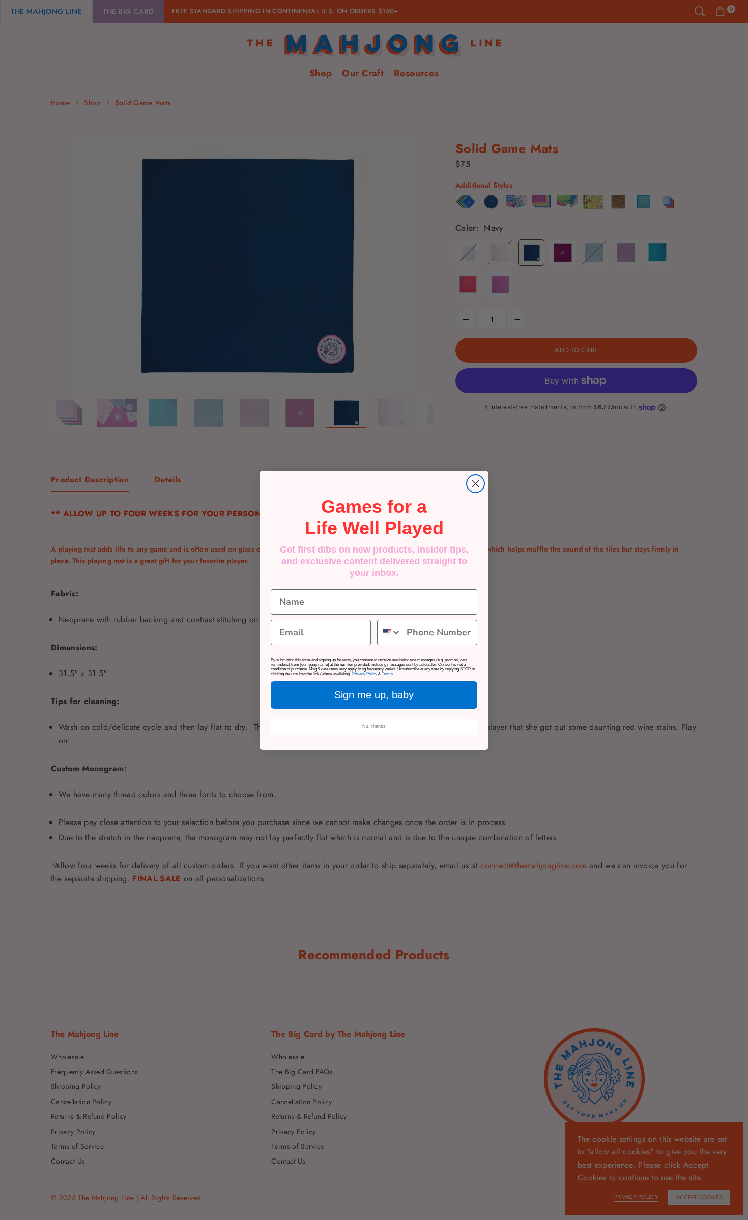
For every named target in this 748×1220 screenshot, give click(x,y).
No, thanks (374, 726)
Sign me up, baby (374, 694)
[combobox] (389, 632)
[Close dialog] (475, 484)
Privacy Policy (364, 674)
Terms (387, 674)
